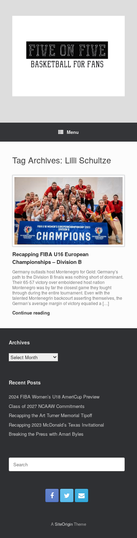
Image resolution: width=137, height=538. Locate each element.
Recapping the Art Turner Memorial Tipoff (50, 415)
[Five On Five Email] (81, 495)
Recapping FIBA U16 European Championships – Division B (50, 258)
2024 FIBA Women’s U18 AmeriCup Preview (54, 396)
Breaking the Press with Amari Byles (46, 433)
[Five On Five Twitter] (66, 495)
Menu (73, 132)
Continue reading (31, 312)
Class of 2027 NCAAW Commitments (47, 406)
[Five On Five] (68, 56)
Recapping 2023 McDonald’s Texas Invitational (56, 424)
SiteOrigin (64, 524)
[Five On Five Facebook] (52, 495)
